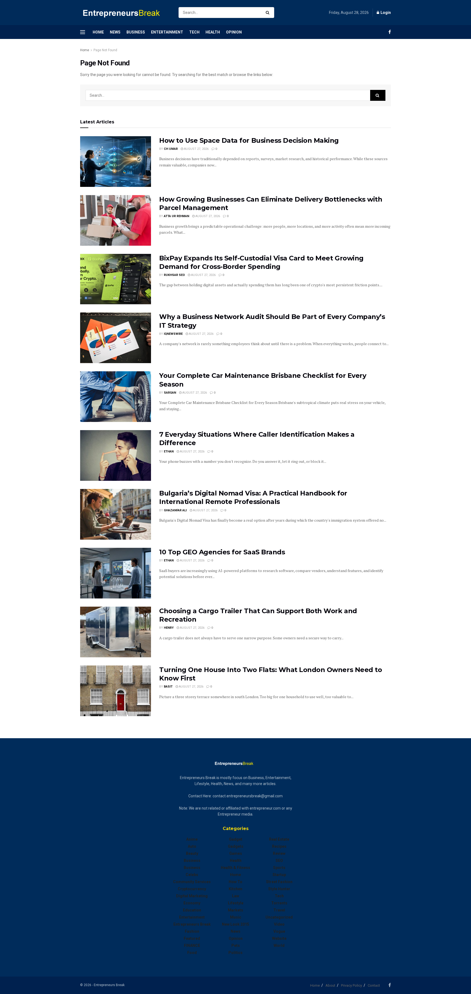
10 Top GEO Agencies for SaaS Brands (222, 552)
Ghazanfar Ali (175, 510)
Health (213, 32)
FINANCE (192, 945)
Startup (279, 875)
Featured (192, 938)
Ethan (169, 451)
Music (235, 917)
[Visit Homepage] (124, 12)
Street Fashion (279, 882)
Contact (374, 985)
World (279, 945)
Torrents (279, 903)
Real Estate (279, 839)
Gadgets (235, 846)
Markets (235, 910)
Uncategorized (279, 917)
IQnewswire (173, 334)
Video (279, 924)
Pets (235, 945)
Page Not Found (105, 50)
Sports (279, 867)
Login (385, 12)
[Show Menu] (82, 32)
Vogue (279, 931)
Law (235, 896)
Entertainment (167, 32)
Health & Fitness (235, 867)
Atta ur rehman (176, 216)
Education (192, 910)
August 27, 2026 (196, 149)
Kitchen (235, 889)
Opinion (234, 32)
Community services (192, 882)
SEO (279, 860)
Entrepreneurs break (192, 924)
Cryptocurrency (192, 889)
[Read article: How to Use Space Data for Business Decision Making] (115, 161)
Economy (191, 903)
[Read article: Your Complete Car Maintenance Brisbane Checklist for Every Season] (115, 396)
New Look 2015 (235, 924)
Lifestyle (235, 903)
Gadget (235, 839)
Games (235, 853)
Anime (192, 839)
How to (235, 882)
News (115, 32)
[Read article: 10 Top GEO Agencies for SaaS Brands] (115, 573)
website (279, 938)
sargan (170, 392)
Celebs (192, 875)
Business (135, 32)
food (192, 952)
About (330, 985)
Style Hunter (279, 889)
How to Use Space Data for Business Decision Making (249, 140)
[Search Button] (268, 12)
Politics (235, 952)
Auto (192, 846)
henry (169, 628)
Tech (194, 32)
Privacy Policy (351, 985)
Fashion (192, 931)
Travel (279, 910)
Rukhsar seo (174, 275)
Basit (168, 686)
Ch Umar (171, 149)
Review (279, 853)
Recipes (279, 846)
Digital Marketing (192, 896)
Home (98, 32)
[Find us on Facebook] (389, 32)
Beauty (192, 853)
